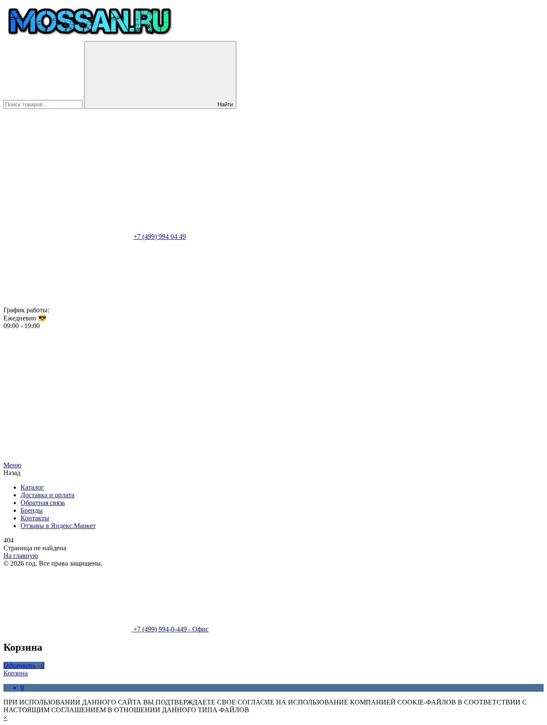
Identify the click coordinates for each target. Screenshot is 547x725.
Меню (12, 465)
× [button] (5, 717)
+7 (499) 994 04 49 (159, 236)
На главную (20, 555)
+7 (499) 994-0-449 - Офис (170, 629)
